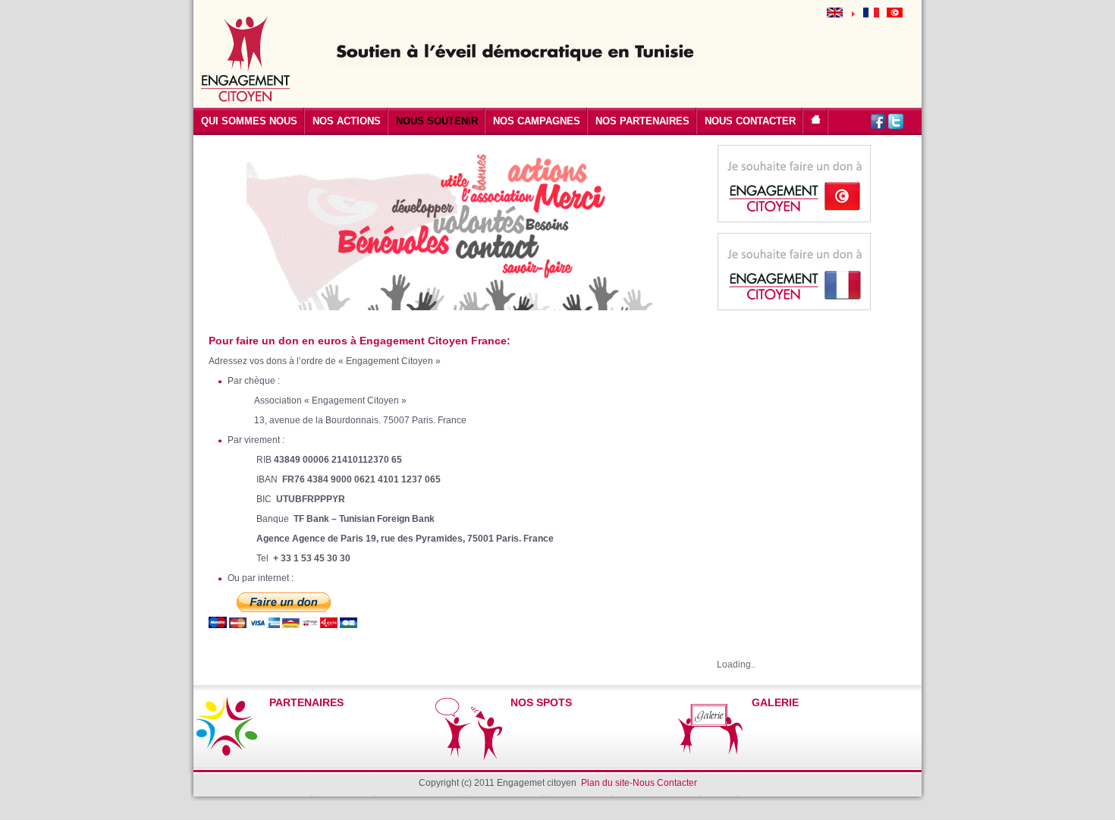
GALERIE (775, 702)
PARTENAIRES (306, 702)
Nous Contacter (665, 783)
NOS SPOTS (541, 702)
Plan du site (605, 783)
